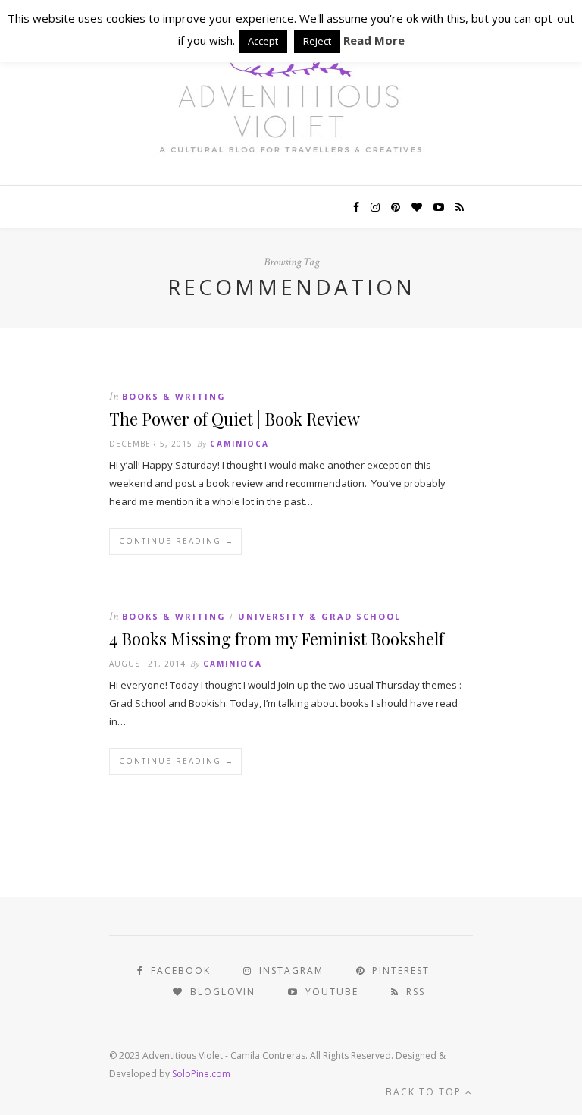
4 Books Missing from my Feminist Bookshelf (276, 638)
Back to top (425, 1091)
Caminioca (239, 443)
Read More (374, 40)
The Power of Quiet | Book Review (234, 418)
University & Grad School (319, 616)
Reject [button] (317, 41)
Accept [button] (263, 41)
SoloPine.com (201, 1073)
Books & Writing (174, 396)
